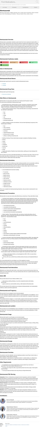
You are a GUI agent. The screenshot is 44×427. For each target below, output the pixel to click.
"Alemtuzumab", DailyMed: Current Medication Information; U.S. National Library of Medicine (17, 424)
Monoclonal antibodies (6, 94)
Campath (4, 83)
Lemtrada (4, 85)
